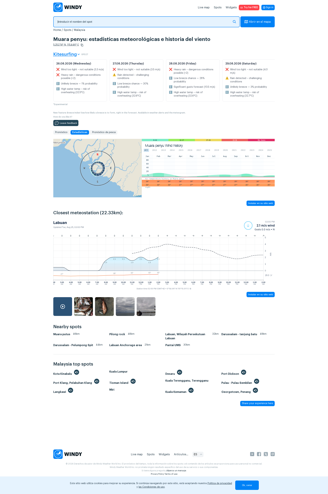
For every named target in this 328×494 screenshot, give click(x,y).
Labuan (60, 222)
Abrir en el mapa (260, 21)
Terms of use (171, 474)
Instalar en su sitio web (260, 203)
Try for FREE (251, 7)
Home (57, 30)
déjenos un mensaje (176, 471)
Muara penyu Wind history (164, 146)
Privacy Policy (157, 474)
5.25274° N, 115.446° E (66, 45)
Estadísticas (79, 132)
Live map (204, 7)
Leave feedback (68, 123)
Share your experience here (257, 403)
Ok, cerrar (247, 485)
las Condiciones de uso (152, 487)
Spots (218, 7)
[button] (82, 45)
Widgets (231, 7)
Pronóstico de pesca (104, 132)
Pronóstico (61, 132)
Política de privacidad (219, 483)
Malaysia (79, 30)
